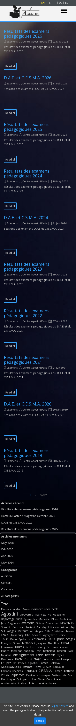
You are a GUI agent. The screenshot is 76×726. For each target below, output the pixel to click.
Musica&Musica (11, 667)
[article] (38, 49)
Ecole (4, 635)
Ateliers (60, 631)
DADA (51, 639)
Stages (70, 639)
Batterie (50, 655)
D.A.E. (33, 683)
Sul (3, 631)
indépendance (47, 683)
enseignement (23, 655)
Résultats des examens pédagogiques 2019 (26, 453)
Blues (54, 619)
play (72, 627)
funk (19, 619)
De (26, 659)
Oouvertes (26, 614)
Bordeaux (31, 671)
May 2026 (7, 542)
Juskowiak (7, 647)
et (31, 659)
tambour (16, 651)
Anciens (37, 635)
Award (65, 643)
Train (38, 651)
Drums (19, 647)
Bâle (47, 631)
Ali (31, 631)
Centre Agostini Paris (34, 41)
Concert (6, 582)
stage (37, 659)
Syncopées (30, 619)
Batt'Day (55, 663)
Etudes (5, 651)
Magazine (59, 614)
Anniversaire (9, 683)
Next (43, 495)
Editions (6, 671)
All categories (10, 596)
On (14, 663)
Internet (27, 667)
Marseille (44, 619)
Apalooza (24, 639)
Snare (49, 623)
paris (61, 639)
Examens (12, 41)
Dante (19, 659)
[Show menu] (64, 10)
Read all (10, 66)
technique (49, 651)
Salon (26, 609)
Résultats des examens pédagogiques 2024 (26, 173)
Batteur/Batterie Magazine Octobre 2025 (28, 516)
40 (49, 614)
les (56, 623)
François (6, 643)
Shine (41, 679)
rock (47, 609)
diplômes (18, 675)
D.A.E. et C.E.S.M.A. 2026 (27, 78)
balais (39, 655)
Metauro (23, 631)
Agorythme (50, 635)
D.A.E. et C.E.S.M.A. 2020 (27, 404)
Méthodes (28, 643)
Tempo (58, 671)
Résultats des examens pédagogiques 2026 (26, 33)
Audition (6, 576)
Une (56, 643)
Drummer (7, 659)
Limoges (45, 675)
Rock (70, 651)
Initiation (53, 627)
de (27, 647)
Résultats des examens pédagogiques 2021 (26, 359)
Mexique (6, 655)
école (55, 609)
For (70, 675)
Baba (13, 639)
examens (27, 623)
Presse (5, 675)
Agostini (9, 614)
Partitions (32, 675)
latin (27, 635)
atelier (17, 609)
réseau (61, 651)
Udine (62, 635)
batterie (69, 671)
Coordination (54, 679)
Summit (6, 627)
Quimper (22, 679)
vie (64, 675)
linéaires (17, 671)
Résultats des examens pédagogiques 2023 (26, 266)
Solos (16, 643)
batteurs (48, 659)
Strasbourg (16, 635)
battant (30, 627)
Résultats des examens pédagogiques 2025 (26, 127)
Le (2, 663)
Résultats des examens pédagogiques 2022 (26, 313)
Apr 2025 (7, 556)
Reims (38, 667)
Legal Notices (59, 706)
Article (64, 627)
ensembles (39, 639)
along (41, 647)
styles (60, 655)
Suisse (40, 623)
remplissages (63, 659)
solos (32, 679)
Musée (70, 631)
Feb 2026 (7, 549)
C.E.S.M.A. (45, 671)
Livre (33, 647)
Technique (66, 619)
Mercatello (67, 623)
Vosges (11, 631)
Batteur (56, 675)
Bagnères (14, 623)
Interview (40, 614)
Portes (22, 663)
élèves (47, 667)
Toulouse (59, 667)
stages (39, 631)
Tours (5, 639)
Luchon (22, 683)
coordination (61, 647)
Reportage (8, 619)
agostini (33, 663)
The (50, 643)
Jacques (41, 643)
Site (49, 647)
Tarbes (43, 663)
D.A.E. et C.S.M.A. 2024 (26, 217)
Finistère (6, 609)
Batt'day (42, 627)
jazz (8, 663)
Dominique (8, 679)
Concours (7, 589)
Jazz (3, 623)
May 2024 (7, 562)
